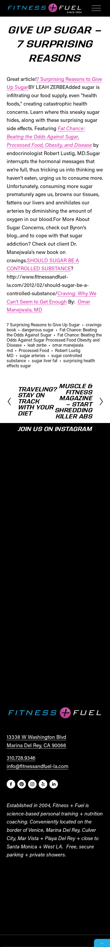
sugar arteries (32, 355)
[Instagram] (32, 784)
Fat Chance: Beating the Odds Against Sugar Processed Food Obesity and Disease (54, 340)
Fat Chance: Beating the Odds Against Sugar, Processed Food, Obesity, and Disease (49, 136)
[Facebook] (11, 784)
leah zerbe (37, 345)
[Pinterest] (21, 784)
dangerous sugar (38, 329)
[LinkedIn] (53, 784)
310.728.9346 (21, 757)
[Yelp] (43, 784)
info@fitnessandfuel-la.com (37, 766)
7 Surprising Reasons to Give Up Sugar (43, 324)
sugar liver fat (44, 360)
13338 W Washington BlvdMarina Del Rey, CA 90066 (36, 740)
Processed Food (34, 350)
